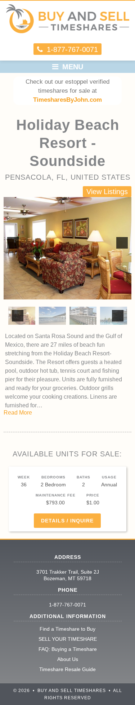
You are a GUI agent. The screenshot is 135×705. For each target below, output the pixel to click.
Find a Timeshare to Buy (67, 629)
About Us (67, 659)
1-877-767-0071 (67, 605)
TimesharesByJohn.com (67, 99)
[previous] (13, 243)
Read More (18, 413)
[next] (122, 243)
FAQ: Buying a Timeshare (68, 649)
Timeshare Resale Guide (67, 669)
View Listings (107, 192)
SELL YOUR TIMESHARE (68, 639)
